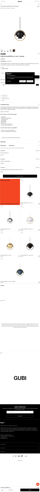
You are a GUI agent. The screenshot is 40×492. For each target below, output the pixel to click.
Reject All (22, 81)
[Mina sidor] (4, 1)
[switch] (20, 104)
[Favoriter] (35, 1)
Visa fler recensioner (20, 176)
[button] (10, 490)
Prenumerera (20, 416)
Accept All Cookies (29, 81)
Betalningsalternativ (4, 79)
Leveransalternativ (36, 79)
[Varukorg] (38, 1)
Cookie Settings (9, 81)
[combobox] (10, 490)
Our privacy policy (12, 78)
